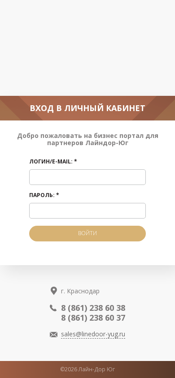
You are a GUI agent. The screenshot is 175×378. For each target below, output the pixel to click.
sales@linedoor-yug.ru (93, 334)
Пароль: (44, 195)
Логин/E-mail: (53, 162)
